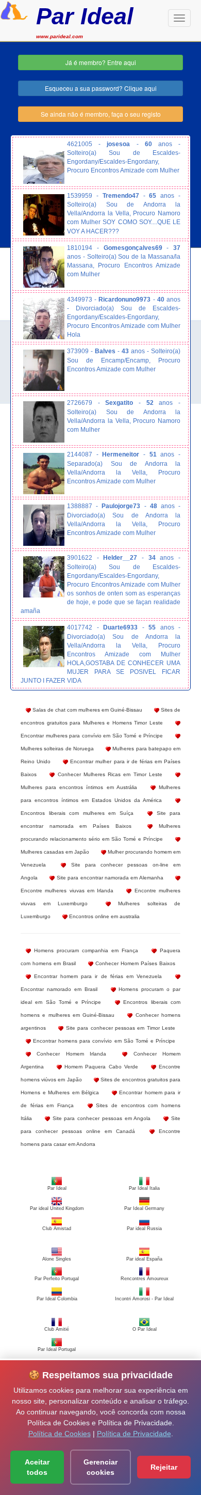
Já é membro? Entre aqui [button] (100, 62)
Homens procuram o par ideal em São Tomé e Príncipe (100, 995)
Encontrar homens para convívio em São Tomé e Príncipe (103, 1041)
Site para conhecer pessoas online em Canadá (100, 1124)
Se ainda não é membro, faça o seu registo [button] (101, 113)
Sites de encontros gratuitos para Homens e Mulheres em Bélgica (100, 1086)
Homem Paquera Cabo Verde (100, 1066)
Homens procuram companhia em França (84, 950)
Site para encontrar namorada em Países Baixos (100, 819)
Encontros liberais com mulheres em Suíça (77, 813)
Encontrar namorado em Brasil (59, 989)
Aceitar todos (37, 1467)
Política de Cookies (59, 1433)
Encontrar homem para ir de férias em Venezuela (96, 976)
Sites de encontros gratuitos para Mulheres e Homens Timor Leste (100, 716)
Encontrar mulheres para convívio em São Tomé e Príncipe (92, 735)
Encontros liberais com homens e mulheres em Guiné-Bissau (100, 1008)
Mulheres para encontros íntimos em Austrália (79, 787)
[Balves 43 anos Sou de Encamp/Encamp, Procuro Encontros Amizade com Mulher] (43, 370)
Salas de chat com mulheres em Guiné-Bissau (86, 710)
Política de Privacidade (134, 1433)
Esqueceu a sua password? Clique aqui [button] (101, 88)
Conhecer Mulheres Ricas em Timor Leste (108, 774)
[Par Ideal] (14, 9)
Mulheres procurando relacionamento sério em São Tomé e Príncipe (100, 832)
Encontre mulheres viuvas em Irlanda (67, 890)
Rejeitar (163, 1467)
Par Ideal (84, 16)
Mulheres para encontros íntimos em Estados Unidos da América (100, 793)
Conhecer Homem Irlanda (68, 1054)
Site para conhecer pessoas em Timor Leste (119, 1028)
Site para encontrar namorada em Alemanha (109, 877)
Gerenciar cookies (100, 1467)
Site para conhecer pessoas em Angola (100, 1118)
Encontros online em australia (104, 916)
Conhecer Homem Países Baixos (134, 963)
